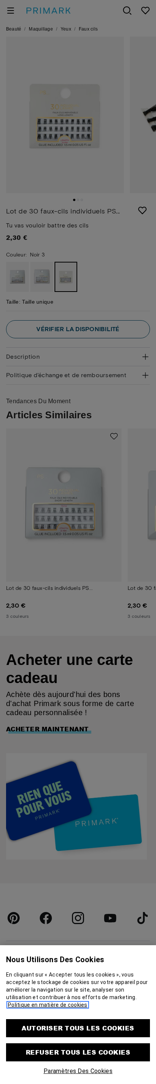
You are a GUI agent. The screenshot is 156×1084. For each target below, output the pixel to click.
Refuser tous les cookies (78, 1052)
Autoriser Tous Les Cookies (78, 1028)
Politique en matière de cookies (47, 1005)
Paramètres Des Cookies (78, 1071)
